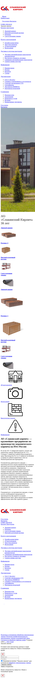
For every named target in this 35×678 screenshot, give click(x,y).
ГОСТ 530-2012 (10, 80)
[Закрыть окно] (3, 654)
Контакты (13, 21)
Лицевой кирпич (10, 31)
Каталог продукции (7, 28)
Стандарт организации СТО (14, 83)
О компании (5, 92)
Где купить (5, 21)
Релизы (7, 70)
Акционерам (9, 97)
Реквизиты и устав (11, 98)
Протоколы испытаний (12, 88)
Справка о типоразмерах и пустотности (18, 81)
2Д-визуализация (10, 46)
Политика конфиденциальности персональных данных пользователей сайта (15, 637)
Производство (9, 95)
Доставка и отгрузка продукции (11, 51)
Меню (4, 16)
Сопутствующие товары (13, 36)
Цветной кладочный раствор (14, 33)
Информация (5, 65)
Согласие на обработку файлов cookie (13, 640)
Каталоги (8, 71)
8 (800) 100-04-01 (6, 24)
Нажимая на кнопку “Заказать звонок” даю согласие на (16, 662)
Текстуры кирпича (11, 44)
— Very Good (9, 642)
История (7, 100)
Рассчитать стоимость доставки (15, 58)
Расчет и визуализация (8, 39)
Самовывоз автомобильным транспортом (18, 60)
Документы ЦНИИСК (12, 87)
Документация (5, 76)
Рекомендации (9, 68)
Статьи (7, 73)
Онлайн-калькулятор (11, 43)
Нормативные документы (13, 102)
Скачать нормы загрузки (13, 61)
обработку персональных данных (20, 663)
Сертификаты (9, 85)
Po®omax (8, 34)
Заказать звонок (6, 664)
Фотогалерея (9, 48)
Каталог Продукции (7, 524)
